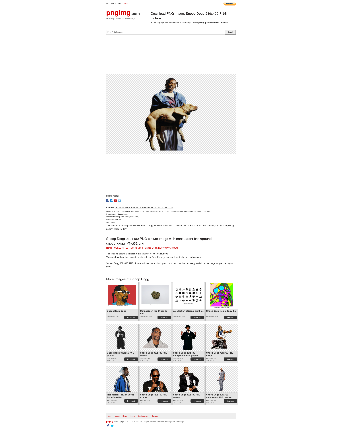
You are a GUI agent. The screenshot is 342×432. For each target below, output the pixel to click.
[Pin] (115, 200)
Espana (125, 3)
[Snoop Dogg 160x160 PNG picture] (155, 379)
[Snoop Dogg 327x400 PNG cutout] (188, 379)
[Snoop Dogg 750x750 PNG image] (221, 337)
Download (131, 317)
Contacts (155, 416)
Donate (132, 416)
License (118, 416)
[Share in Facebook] (107, 200)
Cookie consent (143, 416)
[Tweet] (119, 200)
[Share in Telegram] (111, 200)
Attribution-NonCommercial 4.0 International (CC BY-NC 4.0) (144, 207)
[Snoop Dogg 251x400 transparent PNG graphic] (189, 337)
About (110, 416)
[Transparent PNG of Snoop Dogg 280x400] (122, 379)
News (125, 416)
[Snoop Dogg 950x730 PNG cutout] (155, 337)
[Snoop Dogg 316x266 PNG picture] (122, 337)
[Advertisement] (171, 55)
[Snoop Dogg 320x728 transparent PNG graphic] (221, 379)
